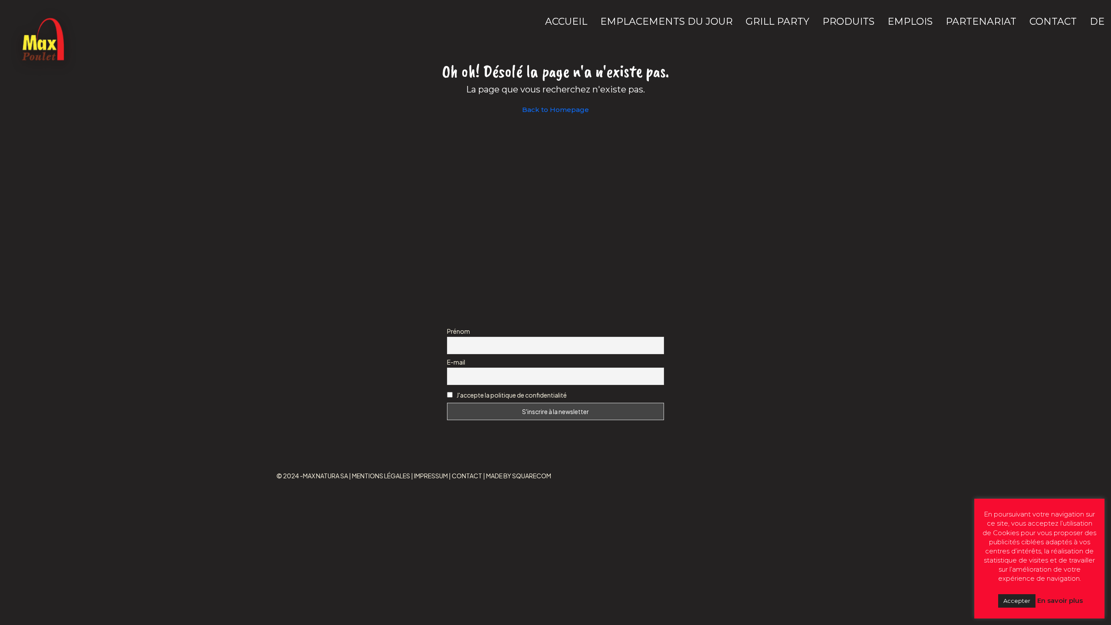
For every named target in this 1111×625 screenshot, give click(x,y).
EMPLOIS (910, 21)
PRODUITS (848, 21)
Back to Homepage (555, 109)
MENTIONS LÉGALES (381, 476)
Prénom (458, 331)
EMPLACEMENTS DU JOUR (666, 21)
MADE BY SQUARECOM (518, 476)
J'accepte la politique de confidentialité (512, 395)
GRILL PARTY (777, 21)
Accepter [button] (1016, 600)
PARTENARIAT (981, 21)
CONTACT (1053, 21)
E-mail (456, 362)
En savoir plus (1060, 600)
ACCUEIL (566, 21)
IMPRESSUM (431, 476)
